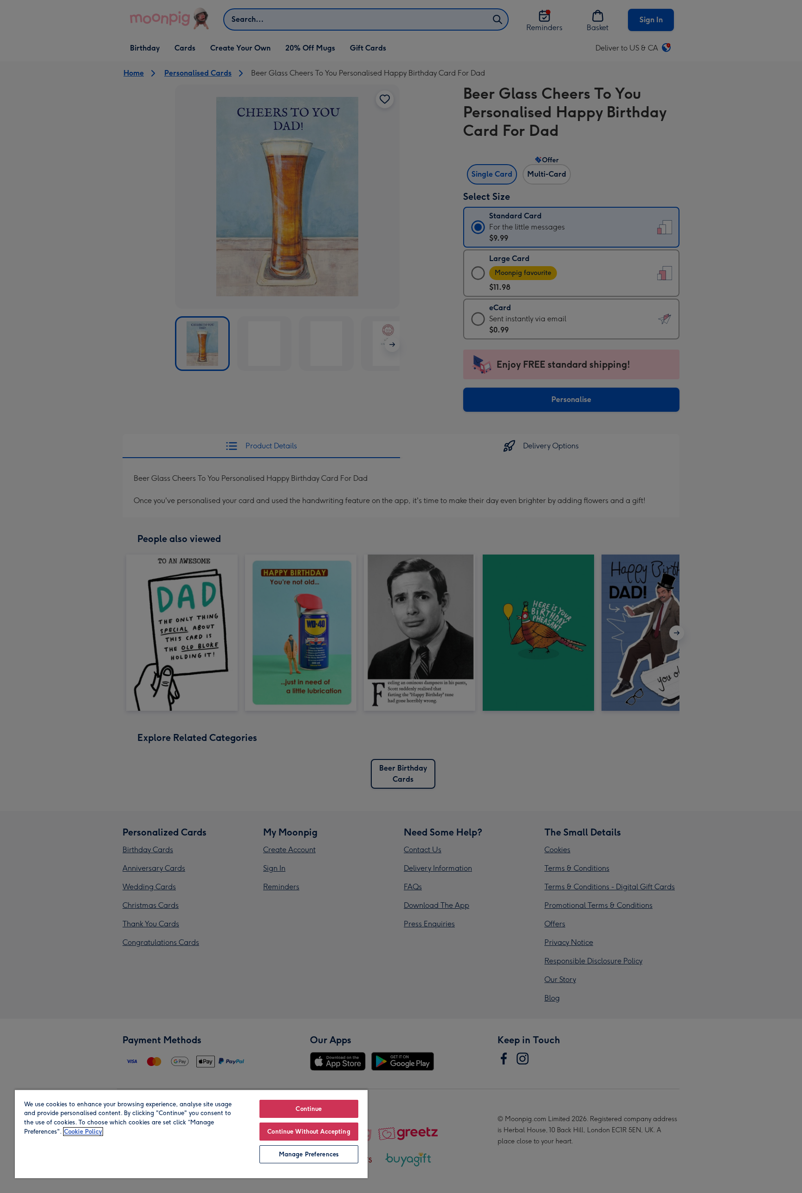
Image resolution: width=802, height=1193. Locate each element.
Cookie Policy (83, 1131)
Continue (309, 1108)
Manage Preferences (309, 1154)
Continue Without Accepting (308, 1131)
